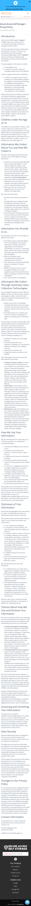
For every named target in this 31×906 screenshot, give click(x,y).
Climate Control (15, 873)
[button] (15, 859)
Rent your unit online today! (14, 9)
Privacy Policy (15, 901)
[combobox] (15, 854)
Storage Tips (15, 889)
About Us (15, 869)
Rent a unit (27, 16)
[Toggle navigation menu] (28, 13)
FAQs (15, 886)
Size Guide (15, 892)
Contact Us (15, 876)
